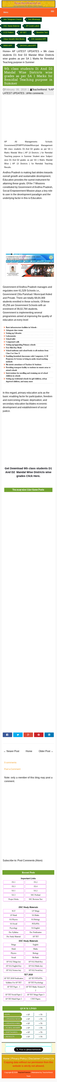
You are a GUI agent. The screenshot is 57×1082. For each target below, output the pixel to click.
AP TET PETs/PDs (36, 978)
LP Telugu (35, 911)
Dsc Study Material (14, 937)
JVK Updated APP (38, 39)
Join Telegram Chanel (12, 19)
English (35, 945)
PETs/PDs (35, 924)
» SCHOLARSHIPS (12, 1028)
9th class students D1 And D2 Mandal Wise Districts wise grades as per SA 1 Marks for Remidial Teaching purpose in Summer (28, 76)
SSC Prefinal (35, 895)
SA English (35, 928)
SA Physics (13, 919)
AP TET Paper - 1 (13, 987)
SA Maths (35, 915)
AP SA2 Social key (36, 970)
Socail (13, 957)
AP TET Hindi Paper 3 (13, 999)
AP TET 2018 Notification (13, 978)
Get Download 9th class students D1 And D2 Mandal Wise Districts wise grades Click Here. (28, 472)
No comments (36, 93)
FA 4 (35, 886)
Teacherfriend (39, 89)
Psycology (13, 928)
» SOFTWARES (10, 1032)
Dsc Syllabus (13, 932)
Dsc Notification (35, 932)
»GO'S (7, 1014)
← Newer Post (11, 751)
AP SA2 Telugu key (13, 962)
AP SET (23, 32)
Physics (13, 953)
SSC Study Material (11, 26)
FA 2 (35, 882)
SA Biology (35, 919)
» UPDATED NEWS (12, 1019)
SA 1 (13, 891)
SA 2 (35, 891)
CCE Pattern (8, 32)
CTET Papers (35, 999)
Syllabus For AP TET (13, 983)
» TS (40, 1015)
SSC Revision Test (35, 899)
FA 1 (13, 882)
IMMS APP (7, 46)
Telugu (13, 945)
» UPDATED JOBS (12, 1023)
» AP (28, 1015)
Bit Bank (35, 957)
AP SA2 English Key (13, 966)
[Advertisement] (28, 117)
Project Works (14, 899)
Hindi (14, 949)
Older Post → (46, 751)
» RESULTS (9, 1037)
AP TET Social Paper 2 (13, 995)
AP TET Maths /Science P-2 (35, 988)
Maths (35, 949)
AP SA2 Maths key (35, 966)
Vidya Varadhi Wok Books (14, 39)
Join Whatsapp (34, 19)
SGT (13, 911)
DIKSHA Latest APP (28, 46)
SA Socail (13, 924)
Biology (35, 953)
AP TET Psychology (35, 983)
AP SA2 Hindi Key (35, 962)
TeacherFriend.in (24, 1072)
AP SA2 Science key (13, 970)
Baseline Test (42, 32)
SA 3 (13, 895)
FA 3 (13, 886)
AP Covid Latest (32, 26)
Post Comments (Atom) (29, 860)
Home (29, 751)
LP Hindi (13, 915)
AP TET (36, 937)
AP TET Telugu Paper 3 (35, 995)
